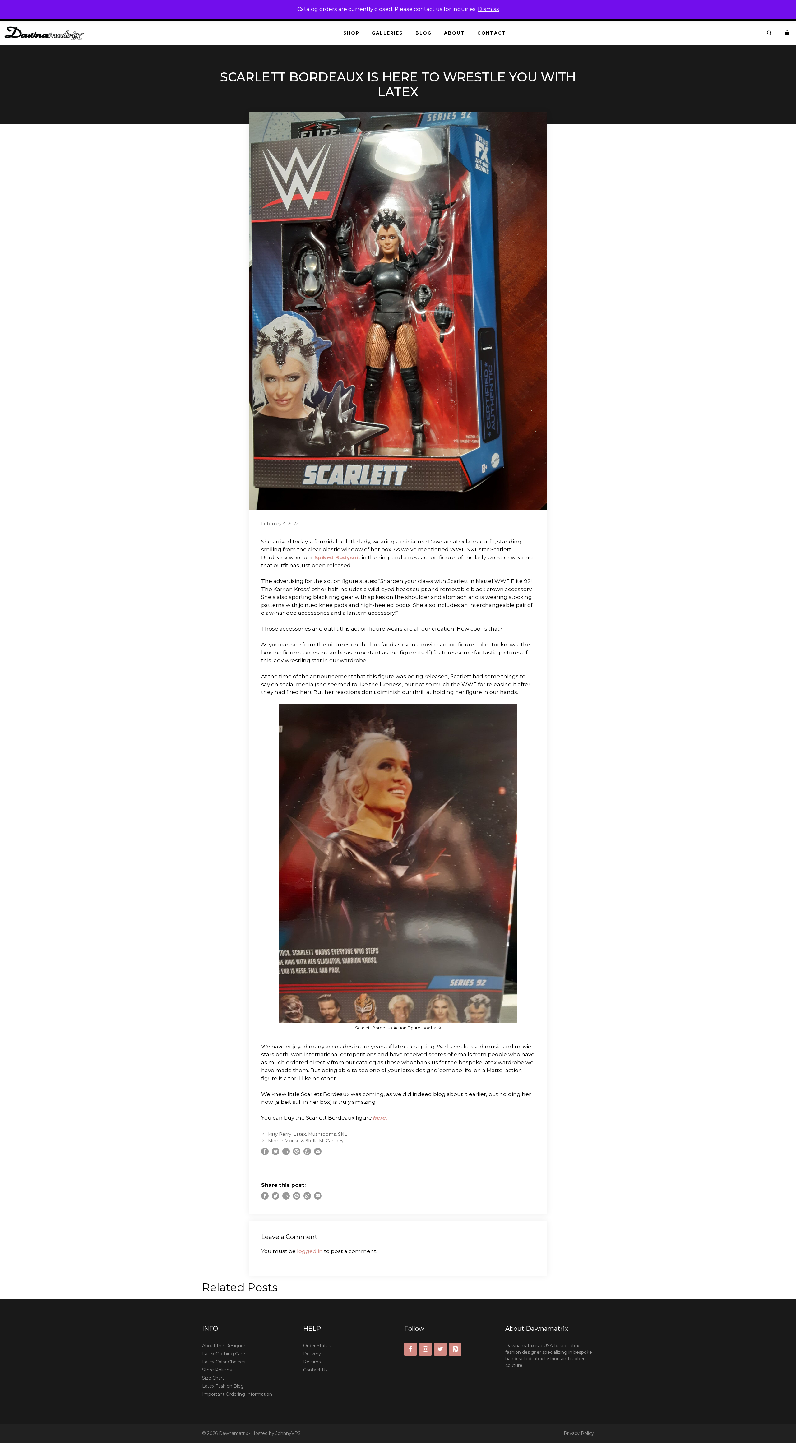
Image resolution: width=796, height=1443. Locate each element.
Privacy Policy (579, 1433)
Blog (423, 33)
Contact (491, 33)
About (454, 33)
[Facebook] (410, 1349)
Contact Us (315, 1370)
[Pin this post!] (296, 1153)
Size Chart (213, 1378)
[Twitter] (440, 1349)
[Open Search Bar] (770, 33)
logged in (310, 1251)
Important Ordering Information (237, 1394)
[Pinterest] (455, 1349)
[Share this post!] (265, 1153)
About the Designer (223, 1345)
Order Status (317, 1345)
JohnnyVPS (288, 1433)
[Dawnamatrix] (46, 33)
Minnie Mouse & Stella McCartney (306, 1141)
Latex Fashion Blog (223, 1386)
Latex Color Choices (223, 1362)
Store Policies (217, 1370)
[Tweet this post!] (275, 1153)
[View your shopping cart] (787, 33)
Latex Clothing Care (223, 1354)
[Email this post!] (318, 1153)
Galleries (387, 33)
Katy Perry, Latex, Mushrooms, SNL (307, 1134)
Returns (312, 1362)
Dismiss (488, 9)
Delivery (312, 1354)
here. (380, 1118)
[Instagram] (425, 1349)
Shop (351, 33)
